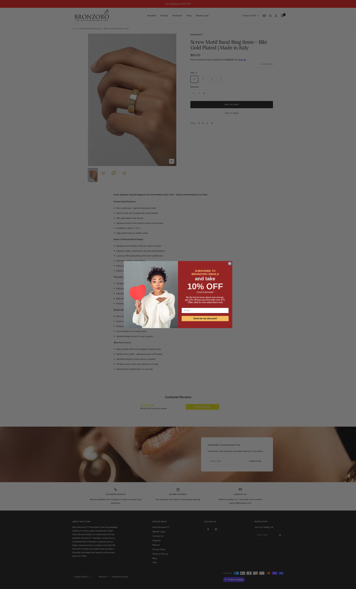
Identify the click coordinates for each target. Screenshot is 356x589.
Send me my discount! (205, 318)
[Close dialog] (229, 263)
